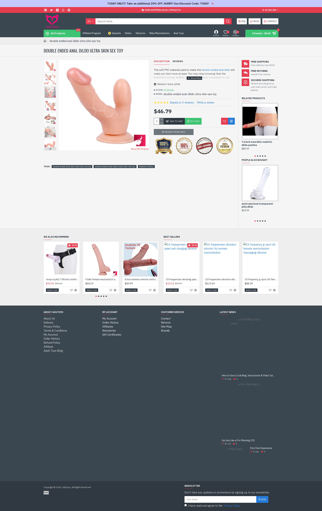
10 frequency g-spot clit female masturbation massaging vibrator (261, 279)
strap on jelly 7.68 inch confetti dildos (62, 279)
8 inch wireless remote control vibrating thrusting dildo (141, 279)
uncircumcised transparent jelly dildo (257, 205)
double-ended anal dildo (216, 69)
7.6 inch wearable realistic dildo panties (257, 143)
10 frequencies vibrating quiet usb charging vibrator (182, 279)
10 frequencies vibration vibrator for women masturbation (221, 279)
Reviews (178, 61)
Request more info (175, 132)
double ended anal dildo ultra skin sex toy (72, 166)
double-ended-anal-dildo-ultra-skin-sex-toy (115, 166)
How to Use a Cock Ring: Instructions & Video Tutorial (249, 375)
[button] (50, 61)
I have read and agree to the (214, 505)
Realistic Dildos (146, 166)
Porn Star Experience (261, 448)
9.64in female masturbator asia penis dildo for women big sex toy (101, 279)
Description (161, 61)
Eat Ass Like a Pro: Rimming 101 (238, 440)
